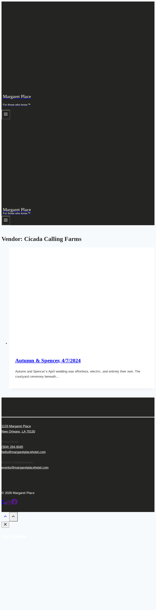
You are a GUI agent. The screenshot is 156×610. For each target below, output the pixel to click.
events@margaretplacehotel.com (25, 467)
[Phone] (3, 504)
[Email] (5, 504)
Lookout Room (27, 588)
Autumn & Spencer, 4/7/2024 (48, 360)
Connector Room (29, 583)
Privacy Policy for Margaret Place (33, 604)
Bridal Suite (25, 578)
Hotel (13, 573)
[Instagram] (9, 504)
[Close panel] (5, 524)
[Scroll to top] (5, 517)
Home (13, 547)
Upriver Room (27, 599)
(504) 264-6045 (12, 447)
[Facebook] (14, 504)
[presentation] (81, 296)
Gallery (22, 558)
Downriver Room (29, 594)
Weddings (16, 552)
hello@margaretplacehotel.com (24, 452)
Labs (20, 568)
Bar (19, 563)
